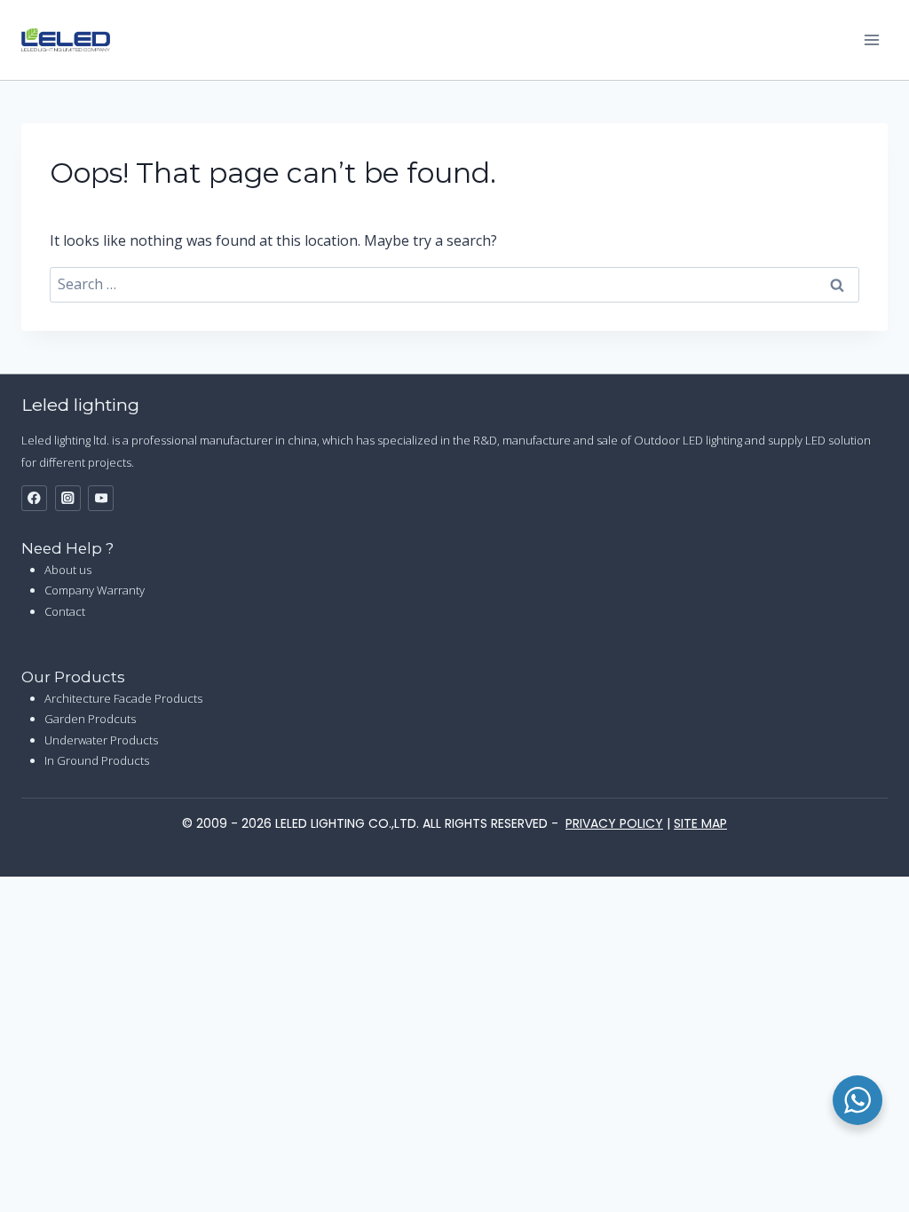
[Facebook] (34, 498)
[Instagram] (68, 498)
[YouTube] (101, 498)
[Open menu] (871, 39)
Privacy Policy (614, 823)
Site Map (700, 823)
